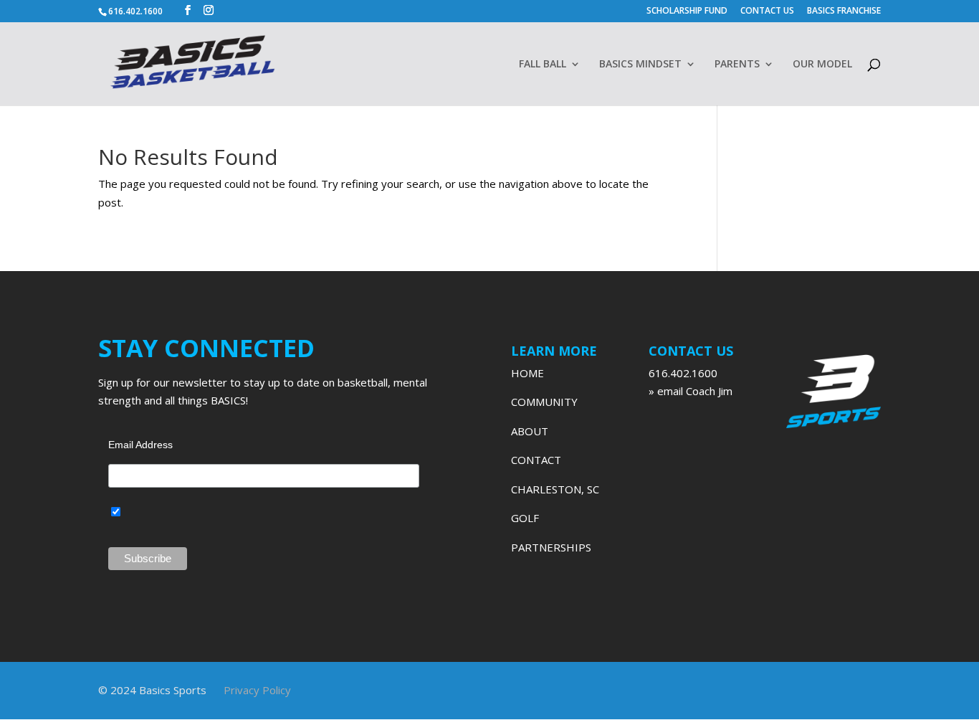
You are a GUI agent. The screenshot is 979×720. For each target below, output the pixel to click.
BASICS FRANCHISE (844, 11)
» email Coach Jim (690, 391)
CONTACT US (767, 11)
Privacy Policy (257, 690)
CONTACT (536, 460)
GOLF (525, 518)
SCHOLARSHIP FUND (686, 11)
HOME (527, 373)
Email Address (140, 444)
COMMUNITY (544, 401)
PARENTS (737, 64)
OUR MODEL (822, 64)
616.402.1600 (683, 373)
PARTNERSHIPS (551, 547)
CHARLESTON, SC (555, 489)
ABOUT (529, 431)
